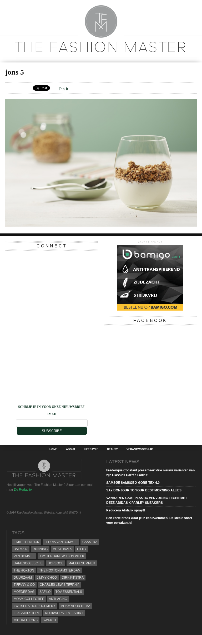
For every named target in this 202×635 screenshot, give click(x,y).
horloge (55, 563)
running (40, 549)
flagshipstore (27, 613)
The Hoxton (24, 570)
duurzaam (23, 577)
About (70, 449)
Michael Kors (26, 620)
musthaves (62, 549)
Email (52, 414)
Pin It (63, 88)
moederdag (24, 592)
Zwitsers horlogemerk (34, 606)
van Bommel (24, 556)
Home (53, 449)
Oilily (82, 549)
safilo (44, 592)
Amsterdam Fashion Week (61, 556)
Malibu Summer (81, 563)
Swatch (49, 620)
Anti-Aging (58, 599)
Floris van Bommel (60, 542)
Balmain (21, 549)
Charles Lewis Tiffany (59, 585)
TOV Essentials (68, 592)
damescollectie (28, 563)
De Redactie (23, 489)
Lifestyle (91, 449)
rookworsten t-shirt (64, 613)
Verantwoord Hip (140, 449)
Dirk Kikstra (73, 577)
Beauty (112, 449)
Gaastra (89, 542)
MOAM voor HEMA (75, 606)
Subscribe (52, 431)
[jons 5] (101, 225)
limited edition (26, 542)
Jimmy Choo (47, 577)
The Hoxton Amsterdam (59, 570)
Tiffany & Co (24, 585)
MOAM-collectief (29, 599)
